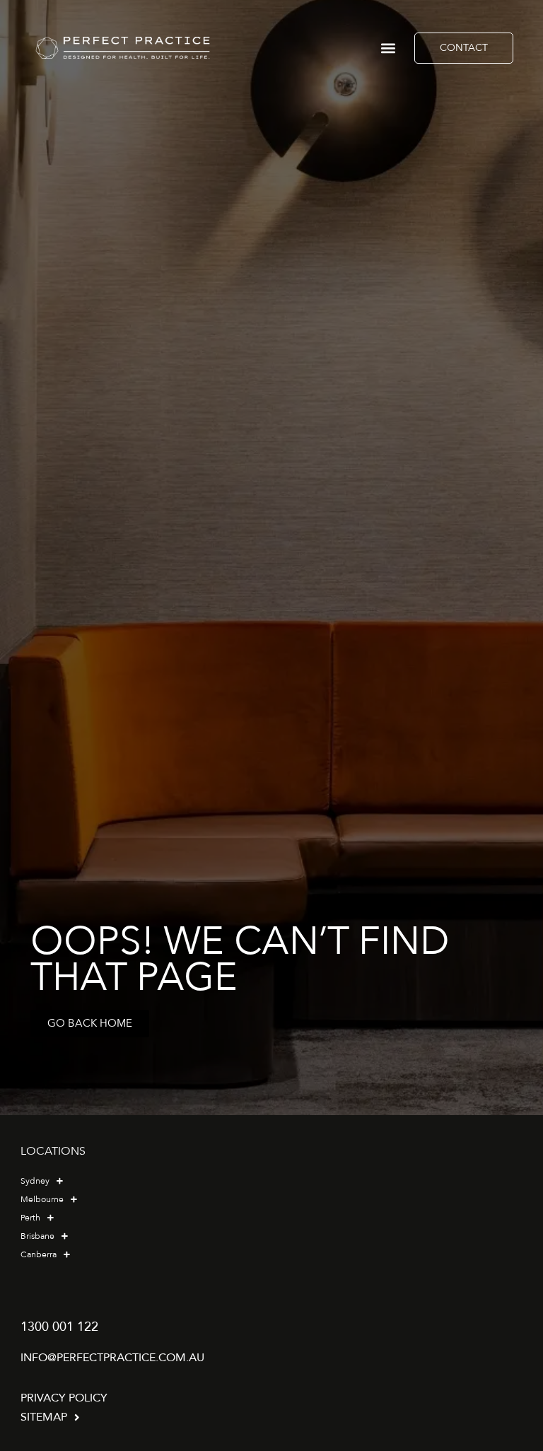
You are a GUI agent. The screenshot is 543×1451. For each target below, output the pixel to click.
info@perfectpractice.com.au (112, 1357)
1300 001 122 (59, 1327)
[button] (387, 47)
